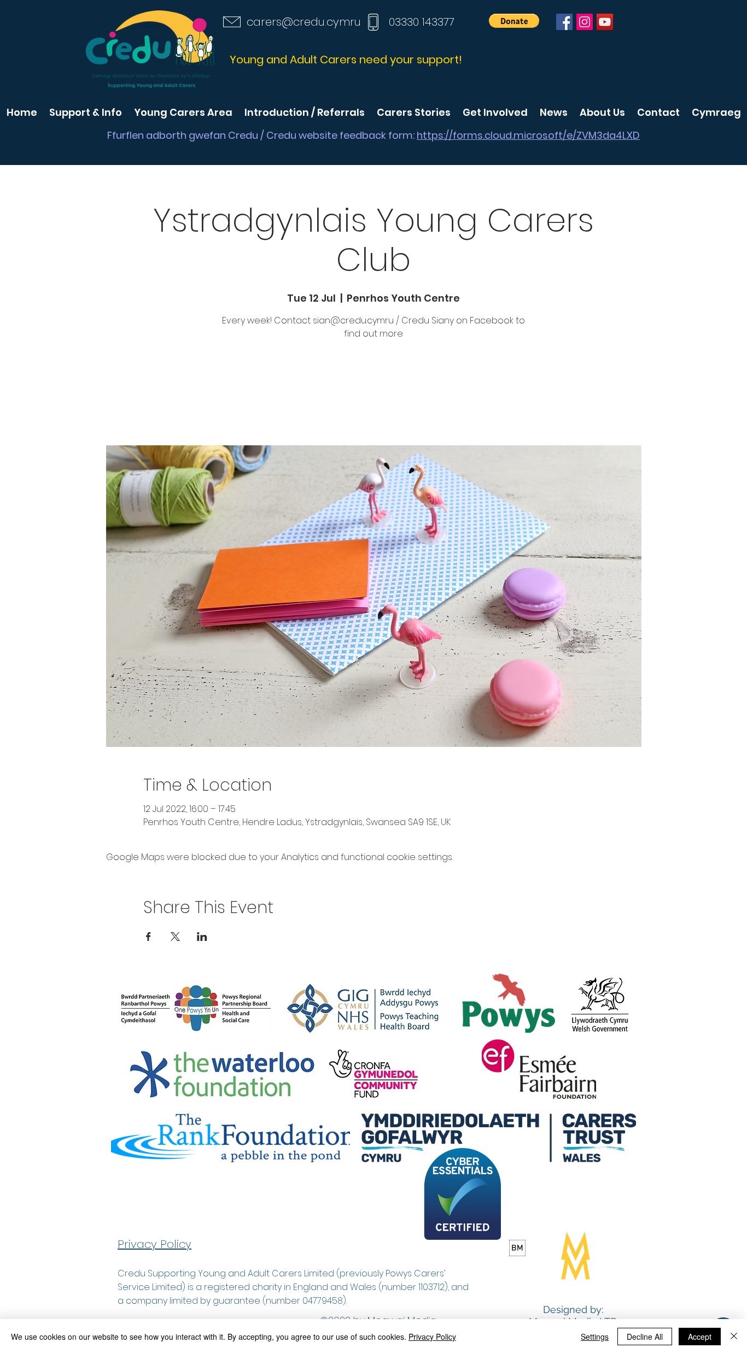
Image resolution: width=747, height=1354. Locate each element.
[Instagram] (584, 22)
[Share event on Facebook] (148, 936)
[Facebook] (564, 22)
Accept (699, 1336)
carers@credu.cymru (304, 22)
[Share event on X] (175, 936)
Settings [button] (595, 1336)
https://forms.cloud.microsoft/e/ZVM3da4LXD (528, 135)
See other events (373, 394)
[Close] (733, 1336)
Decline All (645, 1336)
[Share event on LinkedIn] (202, 936)
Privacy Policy (432, 1336)
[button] (514, 21)
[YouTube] (605, 22)
